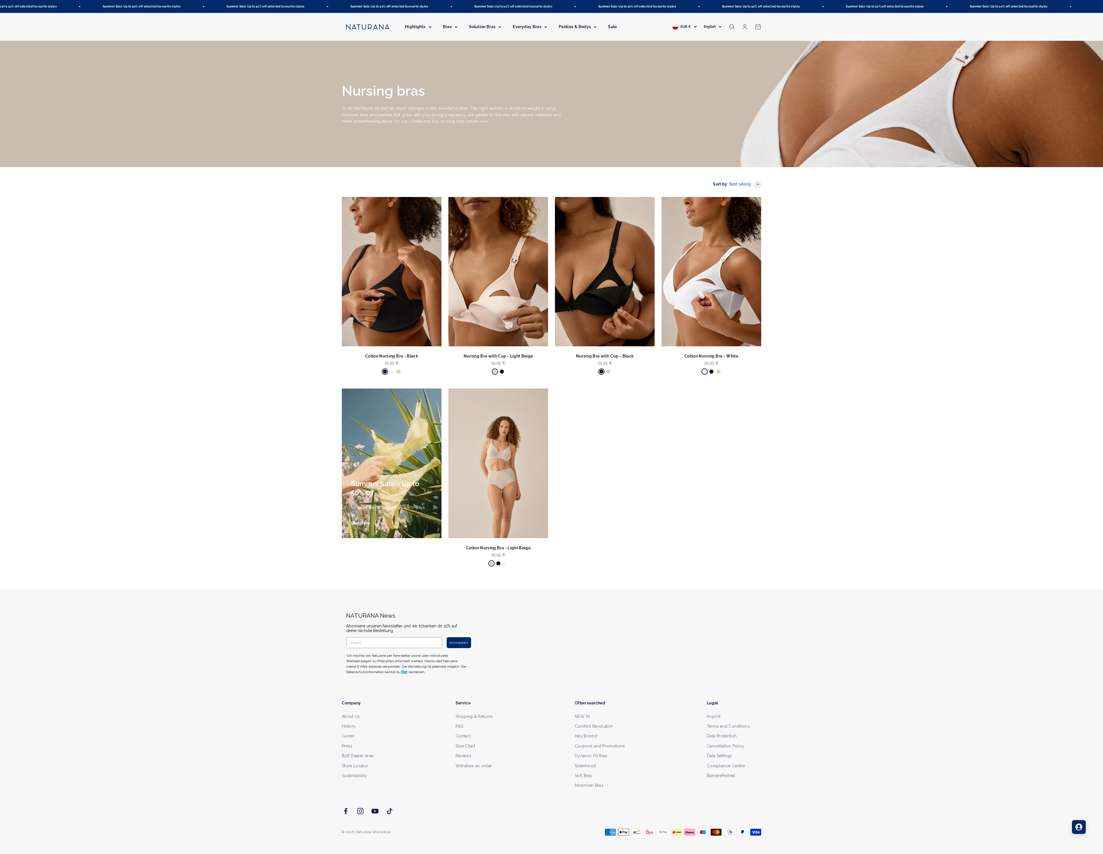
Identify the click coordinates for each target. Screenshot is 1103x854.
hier (620, 482)
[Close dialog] (657, 366)
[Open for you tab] (1079, 827)
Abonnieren (607, 445)
